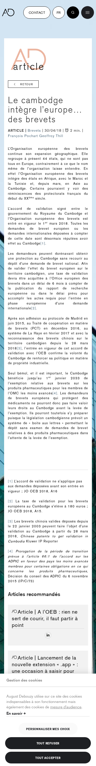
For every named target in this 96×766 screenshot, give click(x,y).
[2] (33, 308)
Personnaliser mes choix (48, 729)
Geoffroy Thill (51, 136)
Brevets (35, 130)
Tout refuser (48, 743)
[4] (54, 393)
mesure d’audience (65, 706)
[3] (19, 348)
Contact (37, 12)
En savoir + (16, 713)
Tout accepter (47, 757)
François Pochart (23, 136)
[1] (42, 243)
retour (26, 84)
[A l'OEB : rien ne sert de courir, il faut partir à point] (48, 635)
